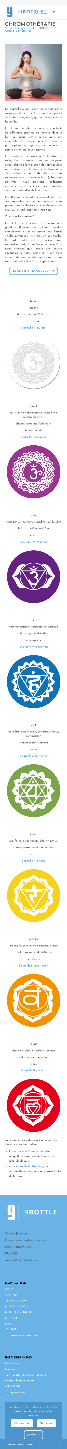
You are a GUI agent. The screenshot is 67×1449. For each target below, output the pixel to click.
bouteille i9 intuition (33, 542)
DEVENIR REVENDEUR (18, 1312)
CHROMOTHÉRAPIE (30, 24)
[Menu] (42, 12)
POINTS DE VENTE (16, 1307)
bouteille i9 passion (33, 1070)
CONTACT (10, 1329)
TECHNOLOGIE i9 (15, 1301)
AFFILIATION (12, 1386)
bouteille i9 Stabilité (29, 1166)
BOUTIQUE (11, 1318)
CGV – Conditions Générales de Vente (25, 1375)
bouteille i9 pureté (34, 327)
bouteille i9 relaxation (33, 646)
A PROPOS (11, 1295)
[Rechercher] (33, 12)
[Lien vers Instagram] (59, 1444)
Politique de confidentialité (19, 1381)
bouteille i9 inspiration (33, 965)
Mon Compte (12, 1363)
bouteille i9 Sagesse (33, 437)
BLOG (8, 1324)
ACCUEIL (10, 1289)
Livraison (10, 1369)
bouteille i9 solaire (33, 860)
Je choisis (33, 1434)
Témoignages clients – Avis (23, 1336)
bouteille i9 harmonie (33, 756)
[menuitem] (33, 12)
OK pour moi (22, 1423)
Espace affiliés (17, 1393)
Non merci (47, 1423)
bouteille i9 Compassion (28, 1151)
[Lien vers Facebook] (54, 1444)
